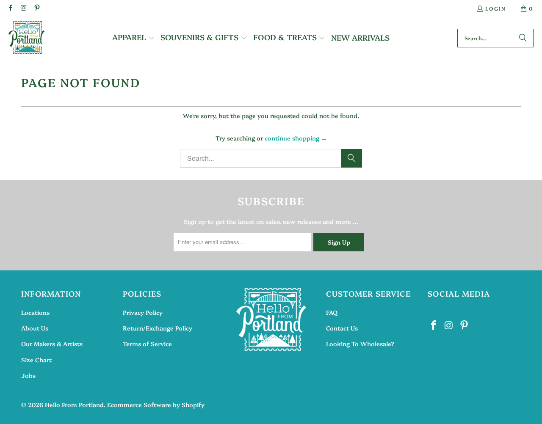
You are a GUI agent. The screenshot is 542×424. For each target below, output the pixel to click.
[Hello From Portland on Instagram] (23, 8)
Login (495, 8)
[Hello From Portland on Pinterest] (36, 8)
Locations (35, 312)
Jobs (28, 375)
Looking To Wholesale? (360, 343)
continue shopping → (296, 138)
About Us (34, 328)
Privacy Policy (143, 312)
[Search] (523, 38)
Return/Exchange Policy (157, 328)
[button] (133, 38)
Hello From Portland (74, 404)
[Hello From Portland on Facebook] (10, 8)
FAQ (331, 312)
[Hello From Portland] (26, 38)
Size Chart (36, 359)
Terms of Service (147, 343)
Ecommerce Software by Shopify (156, 404)
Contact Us (342, 328)
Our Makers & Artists (52, 343)
